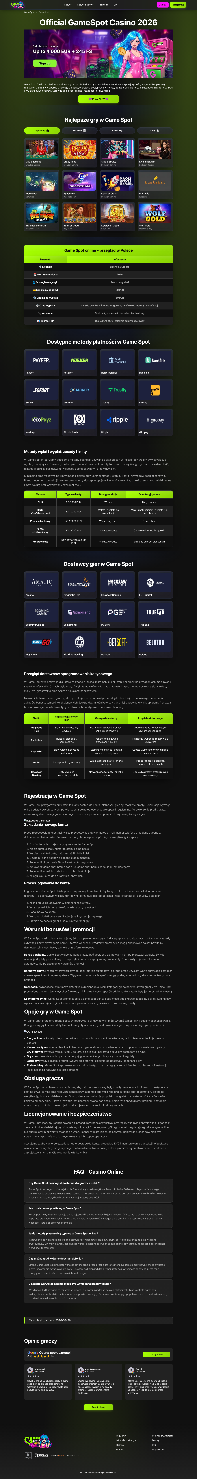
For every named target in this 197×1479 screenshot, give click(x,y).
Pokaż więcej (98, 1407)
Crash (115, 130)
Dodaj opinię (156, 1354)
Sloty (152, 130)
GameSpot (29, 12)
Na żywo (77, 130)
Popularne (40, 130)
